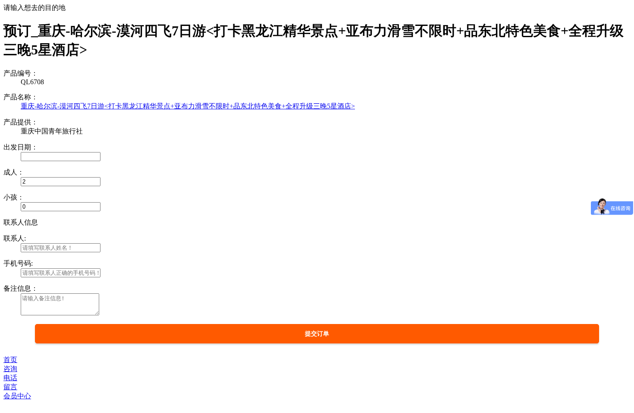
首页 (10, 359)
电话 (10, 377)
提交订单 (317, 333)
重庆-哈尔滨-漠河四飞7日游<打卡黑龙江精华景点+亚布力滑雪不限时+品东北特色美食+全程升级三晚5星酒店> (188, 106)
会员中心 (17, 396)
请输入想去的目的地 (34, 7)
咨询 (10, 368)
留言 (10, 387)
